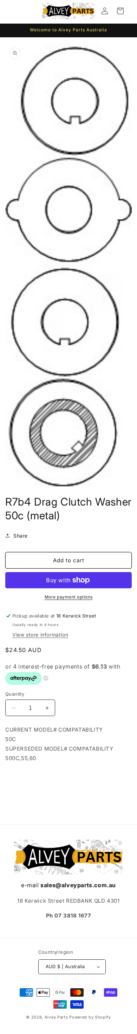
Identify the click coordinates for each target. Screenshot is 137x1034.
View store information (40, 635)
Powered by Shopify (90, 1017)
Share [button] (20, 536)
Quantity (14, 694)
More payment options (69, 597)
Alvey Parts (56, 1017)
